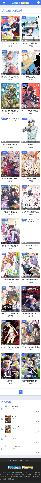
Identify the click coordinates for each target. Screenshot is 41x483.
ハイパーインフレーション (10, 347)
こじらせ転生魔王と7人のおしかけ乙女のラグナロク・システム (30, 212)
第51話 (31, 147)
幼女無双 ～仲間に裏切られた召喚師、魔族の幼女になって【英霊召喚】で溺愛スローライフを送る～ (10, 178)
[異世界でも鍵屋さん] (10, 197)
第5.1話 (30, 316)
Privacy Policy (29, 460)
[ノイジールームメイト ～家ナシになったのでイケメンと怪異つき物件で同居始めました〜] (10, 28)
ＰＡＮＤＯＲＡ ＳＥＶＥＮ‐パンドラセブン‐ (31, 246)
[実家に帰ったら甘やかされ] (10, 299)
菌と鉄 (30, 144)
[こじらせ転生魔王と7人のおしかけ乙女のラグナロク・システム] (30, 197)
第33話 (31, 383)
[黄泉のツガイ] (30, 62)
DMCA (21, 460)
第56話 (31, 79)
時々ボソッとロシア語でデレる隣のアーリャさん (10, 77)
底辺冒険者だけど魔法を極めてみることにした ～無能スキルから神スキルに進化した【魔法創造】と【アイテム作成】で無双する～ (10, 111)
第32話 (31, 214)
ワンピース (15, 426)
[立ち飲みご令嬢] (30, 163)
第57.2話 (10, 113)
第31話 (10, 46)
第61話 (10, 214)
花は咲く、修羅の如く (30, 43)
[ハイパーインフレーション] (10, 332)
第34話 (10, 248)
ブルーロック (16, 446)
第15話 (10, 383)
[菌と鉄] (30, 130)
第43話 (31, 282)
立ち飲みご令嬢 (30, 178)
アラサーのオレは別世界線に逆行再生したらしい (31, 347)
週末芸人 (10, 381)
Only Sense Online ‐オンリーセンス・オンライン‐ (10, 145)
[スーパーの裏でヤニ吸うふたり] (30, 96)
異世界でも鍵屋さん (10, 212)
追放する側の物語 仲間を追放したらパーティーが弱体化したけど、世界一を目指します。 (31, 381)
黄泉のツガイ (30, 77)
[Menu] (3, 2)
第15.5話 (10, 316)
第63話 (31, 113)
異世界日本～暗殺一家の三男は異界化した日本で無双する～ (31, 313)
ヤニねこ (15, 436)
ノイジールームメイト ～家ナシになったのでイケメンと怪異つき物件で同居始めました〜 (10, 43)
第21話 (10, 282)
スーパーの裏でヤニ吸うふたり (31, 111)
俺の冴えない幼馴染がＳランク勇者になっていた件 (10, 246)
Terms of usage (12, 460)
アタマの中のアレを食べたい (31, 280)
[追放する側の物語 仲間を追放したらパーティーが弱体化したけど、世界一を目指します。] (30, 366)
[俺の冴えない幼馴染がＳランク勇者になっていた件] (10, 231)
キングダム (15, 416)
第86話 (10, 79)
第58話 (10, 350)
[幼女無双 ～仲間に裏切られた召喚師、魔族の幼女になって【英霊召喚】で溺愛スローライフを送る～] (10, 163)
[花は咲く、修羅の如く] (30, 28)
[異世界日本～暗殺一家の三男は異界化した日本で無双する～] (30, 299)
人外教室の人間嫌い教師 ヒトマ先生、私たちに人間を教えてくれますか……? (10, 280)
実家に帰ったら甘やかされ (10, 313)
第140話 (10, 147)
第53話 (31, 46)
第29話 (10, 181)
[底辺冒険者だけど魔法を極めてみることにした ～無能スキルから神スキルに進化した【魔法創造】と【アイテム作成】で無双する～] (10, 96)
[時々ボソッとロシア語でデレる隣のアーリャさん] (10, 62)
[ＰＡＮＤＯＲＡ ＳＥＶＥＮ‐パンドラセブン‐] (30, 231)
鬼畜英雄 (15, 406)
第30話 (31, 350)
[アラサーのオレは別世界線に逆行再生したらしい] (30, 332)
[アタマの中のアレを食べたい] (30, 265)
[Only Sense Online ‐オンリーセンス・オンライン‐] (10, 130)
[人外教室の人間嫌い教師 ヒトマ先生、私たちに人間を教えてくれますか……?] (10, 265)
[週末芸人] (10, 366)
